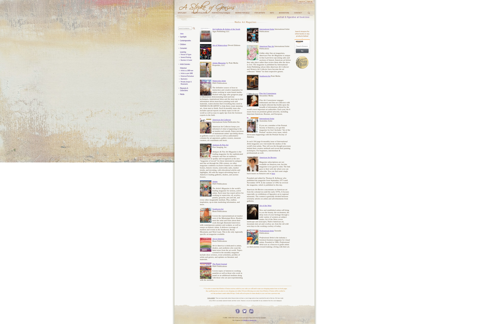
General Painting (186, 57)
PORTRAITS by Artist (199, 13)
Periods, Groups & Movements (187, 83)
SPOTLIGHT (182, 13)
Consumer (183, 48)
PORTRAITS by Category (221, 13)
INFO (272, 13)
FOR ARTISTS (260, 13)
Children (183, 44)
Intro (182, 34)
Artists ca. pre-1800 (187, 73)
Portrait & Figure (186, 54)
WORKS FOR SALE (242, 13)
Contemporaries (185, 40)
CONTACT (298, 13)
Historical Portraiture (187, 76)
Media (182, 94)
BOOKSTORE (284, 13)
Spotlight (183, 37)
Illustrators (184, 79)
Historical (183, 68)
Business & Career (186, 60)
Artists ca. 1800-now (187, 70)
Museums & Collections (184, 89)
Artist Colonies (185, 64)
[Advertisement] (302, 109)
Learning (183, 52)
